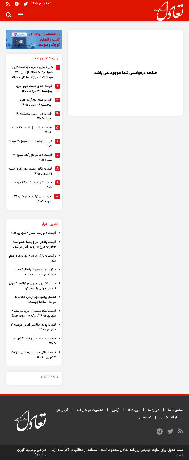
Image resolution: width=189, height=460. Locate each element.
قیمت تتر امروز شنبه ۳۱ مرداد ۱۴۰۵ (33, 185)
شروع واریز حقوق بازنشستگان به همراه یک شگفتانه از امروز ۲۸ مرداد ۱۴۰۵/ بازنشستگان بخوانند (31, 72)
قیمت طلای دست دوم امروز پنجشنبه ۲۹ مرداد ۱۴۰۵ (34, 89)
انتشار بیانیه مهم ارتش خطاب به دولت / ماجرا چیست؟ (35, 300)
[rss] (8, 3)
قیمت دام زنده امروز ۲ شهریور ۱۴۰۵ (32, 233)
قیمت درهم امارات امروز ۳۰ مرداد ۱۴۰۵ (30, 144)
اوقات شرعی (168, 417)
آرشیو (115, 410)
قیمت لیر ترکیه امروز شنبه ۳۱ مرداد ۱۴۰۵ (32, 199)
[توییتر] (26, 3)
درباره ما (153, 410)
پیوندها (133, 410)
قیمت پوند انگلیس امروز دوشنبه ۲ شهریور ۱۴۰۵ (33, 327)
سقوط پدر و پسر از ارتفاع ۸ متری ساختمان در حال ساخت (35, 272)
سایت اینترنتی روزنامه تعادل (140, 450)
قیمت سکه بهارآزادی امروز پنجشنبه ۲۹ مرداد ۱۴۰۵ (35, 102)
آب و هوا (62, 410)
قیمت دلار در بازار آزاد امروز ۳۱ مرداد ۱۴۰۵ (32, 158)
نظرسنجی (144, 417)
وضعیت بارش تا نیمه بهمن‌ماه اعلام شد (32, 258)
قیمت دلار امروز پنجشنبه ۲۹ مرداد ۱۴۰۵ (33, 116)
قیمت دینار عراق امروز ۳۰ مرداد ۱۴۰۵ (31, 130)
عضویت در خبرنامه (90, 410)
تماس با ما (175, 410)
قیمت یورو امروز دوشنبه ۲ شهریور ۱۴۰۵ (34, 341)
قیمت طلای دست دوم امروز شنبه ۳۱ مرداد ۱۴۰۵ (30, 171)
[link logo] (166, 11)
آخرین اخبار (50, 224)
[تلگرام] (17, 4)
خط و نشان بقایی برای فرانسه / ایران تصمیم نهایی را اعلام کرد (32, 286)
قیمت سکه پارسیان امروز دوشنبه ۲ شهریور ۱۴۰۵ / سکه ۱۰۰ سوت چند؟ (33, 313)
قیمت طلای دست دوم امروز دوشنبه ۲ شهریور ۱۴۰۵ (33, 355)
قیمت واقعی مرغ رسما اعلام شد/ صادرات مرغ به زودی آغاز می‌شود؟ (33, 244)
